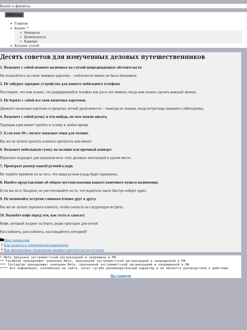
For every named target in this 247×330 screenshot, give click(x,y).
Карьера (30, 41)
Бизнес (20, 28)
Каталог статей (26, 45)
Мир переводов (16, 240)
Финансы (32, 32)
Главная (20, 23)
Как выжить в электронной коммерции (36, 245)
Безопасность (35, 37)
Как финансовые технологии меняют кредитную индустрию (54, 250)
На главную (120, 276)
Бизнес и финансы (15, 6)
